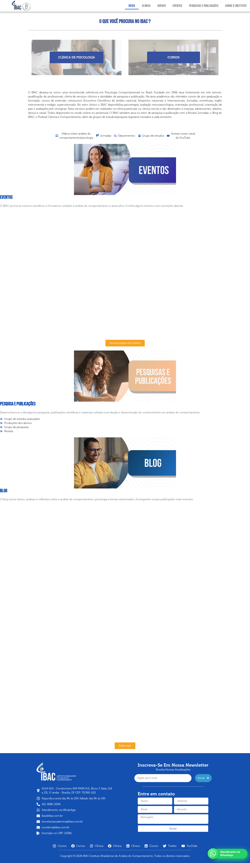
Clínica (146, 6)
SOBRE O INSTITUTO (236, 6)
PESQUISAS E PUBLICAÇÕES (203, 6)
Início (131, 6)
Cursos (161, 6)
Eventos (177, 6)
